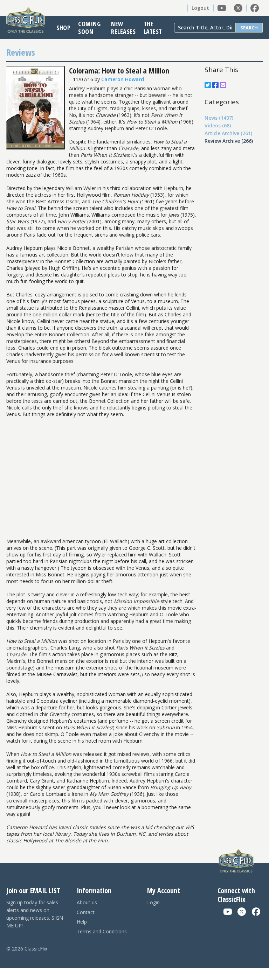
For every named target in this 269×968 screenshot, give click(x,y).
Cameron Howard (122, 79)
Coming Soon (89, 28)
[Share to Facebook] (215, 85)
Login (153, 902)
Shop (63, 27)
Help (82, 921)
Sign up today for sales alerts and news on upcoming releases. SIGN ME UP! (34, 914)
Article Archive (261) (228, 133)
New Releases (123, 28)
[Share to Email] (223, 85)
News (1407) (219, 117)
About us (87, 902)
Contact (86, 912)
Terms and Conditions (102, 931)
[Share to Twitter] (208, 85)
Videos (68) (218, 125)
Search (249, 27)
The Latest (153, 28)
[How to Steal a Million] (35, 148)
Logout (200, 8)
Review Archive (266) (229, 141)
